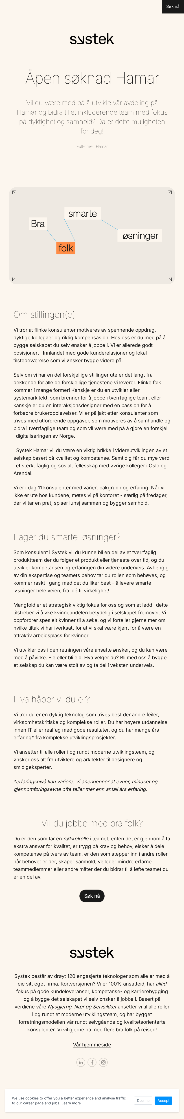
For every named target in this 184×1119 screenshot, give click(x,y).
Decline (143, 1100)
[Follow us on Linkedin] (81, 1062)
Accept (163, 1100)
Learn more (71, 1103)
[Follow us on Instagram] (103, 1062)
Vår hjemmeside (92, 1045)
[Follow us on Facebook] (92, 1062)
